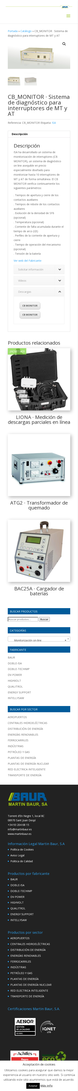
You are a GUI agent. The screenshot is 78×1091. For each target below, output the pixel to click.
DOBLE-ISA (15, 663)
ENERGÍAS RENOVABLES (23, 734)
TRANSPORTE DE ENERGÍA (24, 775)
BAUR (11, 657)
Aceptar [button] (33, 1085)
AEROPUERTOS (17, 717)
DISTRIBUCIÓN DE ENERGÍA (25, 729)
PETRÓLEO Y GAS (19, 752)
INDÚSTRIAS (15, 746)
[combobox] (39, 639)
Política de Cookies (22, 849)
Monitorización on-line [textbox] (37, 640)
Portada (13, 31)
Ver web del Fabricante (27, 260)
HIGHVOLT (14, 680)
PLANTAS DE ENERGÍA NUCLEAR (28, 763)
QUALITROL (15, 686)
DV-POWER (15, 675)
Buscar (44, 619)
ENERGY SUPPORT (19, 692)
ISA (54, 122)
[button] (64, 44)
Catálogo (26, 31)
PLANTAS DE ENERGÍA (22, 758)
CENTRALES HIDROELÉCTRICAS (27, 723)
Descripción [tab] (20, 134)
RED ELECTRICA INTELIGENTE (26, 769)
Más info (47, 1085)
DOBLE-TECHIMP (19, 669)
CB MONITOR (29, 305)
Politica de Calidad (21, 861)
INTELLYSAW (16, 698)
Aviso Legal (17, 855)
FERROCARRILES (18, 740)
